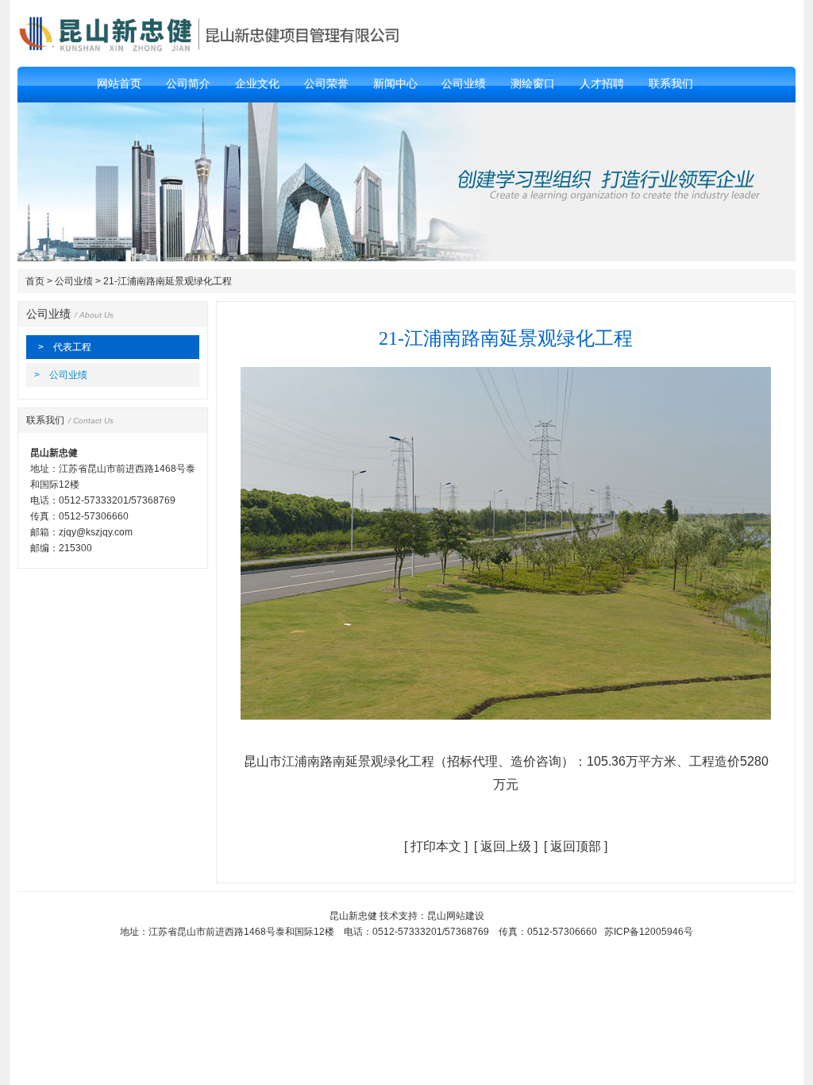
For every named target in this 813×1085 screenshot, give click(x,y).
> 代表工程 (64, 347)
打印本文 (435, 846)
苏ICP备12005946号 (648, 931)
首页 (34, 281)
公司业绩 (74, 281)
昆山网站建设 (455, 915)
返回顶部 (575, 846)
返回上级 (505, 846)
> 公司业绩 (60, 374)
